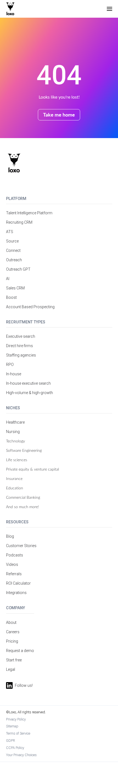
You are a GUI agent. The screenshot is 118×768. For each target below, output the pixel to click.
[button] (109, 8)
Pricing (12, 641)
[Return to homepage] (14, 163)
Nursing (13, 431)
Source (12, 241)
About (11, 622)
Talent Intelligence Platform (29, 213)
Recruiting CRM (19, 222)
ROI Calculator (18, 583)
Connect (13, 250)
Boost (11, 297)
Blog (10, 536)
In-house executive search (28, 383)
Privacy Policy (16, 719)
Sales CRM (15, 288)
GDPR (10, 740)
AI (7, 278)
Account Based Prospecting (30, 307)
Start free (14, 660)
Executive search (20, 336)
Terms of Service (18, 733)
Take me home (59, 114)
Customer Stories (21, 545)
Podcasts (14, 555)
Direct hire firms (19, 346)
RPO (10, 364)
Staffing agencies (21, 355)
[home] (10, 8)
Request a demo (20, 650)
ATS (9, 231)
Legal (10, 669)
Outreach (14, 260)
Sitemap (12, 726)
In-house (13, 374)
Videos (12, 564)
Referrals (14, 574)
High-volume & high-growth (29, 392)
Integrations (16, 592)
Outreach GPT (18, 269)
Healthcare (15, 422)
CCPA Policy (15, 748)
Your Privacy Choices (21, 755)
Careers (12, 632)
